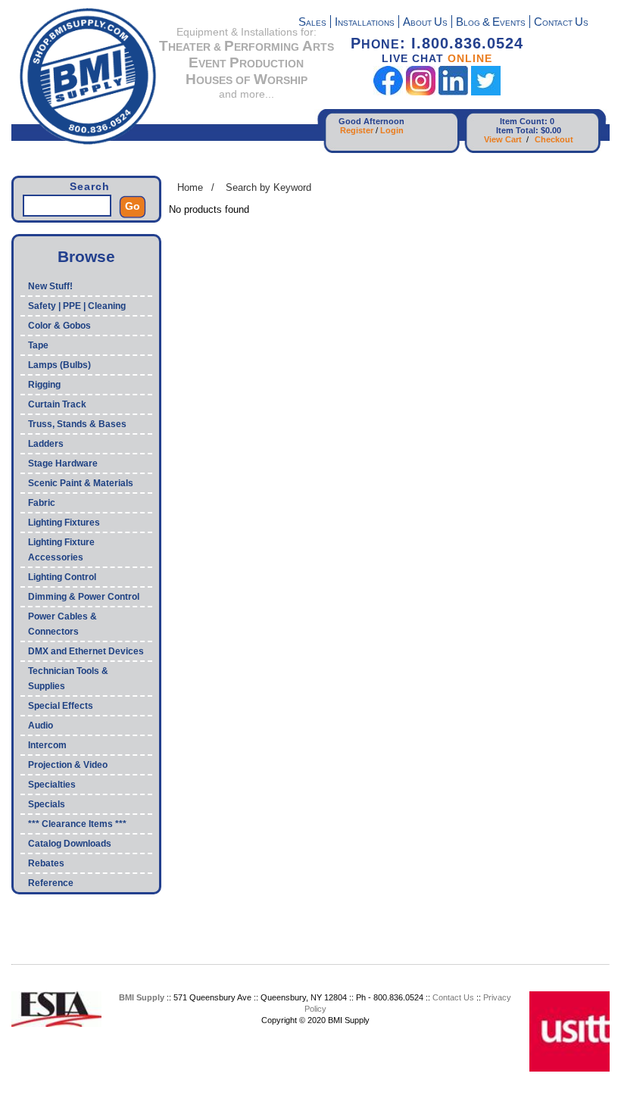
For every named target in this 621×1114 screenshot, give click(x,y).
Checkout (554, 139)
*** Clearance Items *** (77, 824)
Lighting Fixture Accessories (61, 550)
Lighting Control (62, 577)
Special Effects (60, 706)
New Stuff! (50, 286)
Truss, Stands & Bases (77, 424)
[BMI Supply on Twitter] (486, 92)
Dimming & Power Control (83, 596)
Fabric (41, 503)
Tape (38, 345)
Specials (46, 804)
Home (190, 187)
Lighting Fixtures (64, 522)
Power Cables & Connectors (62, 624)
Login (392, 130)
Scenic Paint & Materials (80, 483)
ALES (312, 23)
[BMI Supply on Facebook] (388, 92)
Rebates (46, 863)
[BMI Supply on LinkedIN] (453, 92)
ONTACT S (561, 23)
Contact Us (453, 997)
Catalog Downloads (69, 843)
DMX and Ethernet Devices (86, 651)
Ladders (46, 443)
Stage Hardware (63, 463)
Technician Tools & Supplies (68, 678)
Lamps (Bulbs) (59, 365)
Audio (40, 725)
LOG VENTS (491, 23)
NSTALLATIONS (365, 23)
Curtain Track (57, 404)
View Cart (503, 139)
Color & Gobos (59, 325)
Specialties (52, 784)
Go (132, 206)
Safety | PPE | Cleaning (77, 306)
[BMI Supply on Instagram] (420, 92)
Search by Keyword (268, 187)
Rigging (44, 384)
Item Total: (517, 130)
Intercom (47, 745)
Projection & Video (68, 765)
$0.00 (551, 130)
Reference (50, 883)
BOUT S (425, 23)
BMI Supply (141, 997)
